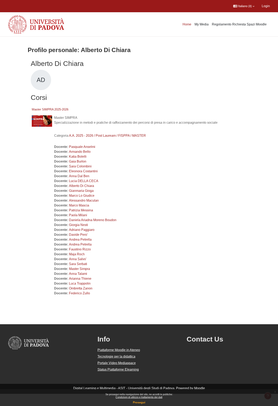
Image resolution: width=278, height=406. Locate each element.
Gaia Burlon (77, 161)
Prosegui (139, 402)
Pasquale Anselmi (82, 146)
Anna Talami (78, 273)
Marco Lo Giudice (81, 195)
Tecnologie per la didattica (116, 356)
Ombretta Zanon (80, 288)
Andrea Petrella (80, 239)
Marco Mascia (79, 205)
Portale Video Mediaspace (116, 363)
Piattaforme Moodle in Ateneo (118, 350)
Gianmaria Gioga (81, 190)
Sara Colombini (80, 166)
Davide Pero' (78, 234)
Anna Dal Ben (79, 176)
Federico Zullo (79, 293)
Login (266, 6)
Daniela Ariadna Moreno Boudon (92, 220)
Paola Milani (78, 215)
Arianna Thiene (80, 278)
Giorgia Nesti (78, 225)
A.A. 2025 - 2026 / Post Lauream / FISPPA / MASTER (107, 135)
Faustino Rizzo (80, 249)
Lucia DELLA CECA (83, 181)
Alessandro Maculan (84, 200)
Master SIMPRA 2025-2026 (50, 109)
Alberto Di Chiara (81, 186)
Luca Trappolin (80, 283)
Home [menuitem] (187, 24)
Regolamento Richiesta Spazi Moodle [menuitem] (239, 24)
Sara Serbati (78, 264)
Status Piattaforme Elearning (118, 369)
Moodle (199, 388)
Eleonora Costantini (83, 171)
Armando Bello (80, 151)
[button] (244, 6)
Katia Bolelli (77, 156)
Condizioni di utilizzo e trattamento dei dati (139, 397)
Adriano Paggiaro (81, 229)
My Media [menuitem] (202, 24)
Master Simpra (79, 269)
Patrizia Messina (81, 210)
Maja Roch (77, 254)
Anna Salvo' (77, 259)
